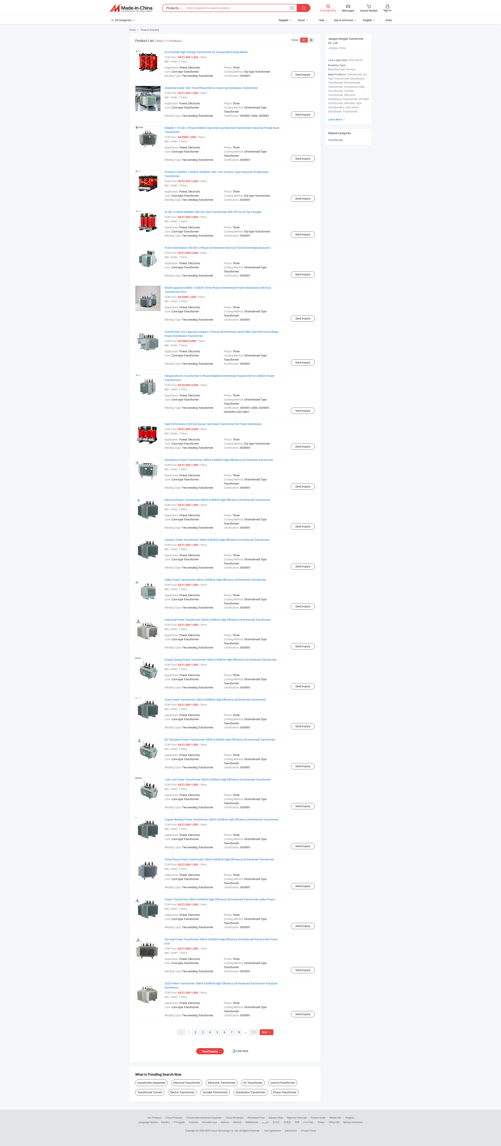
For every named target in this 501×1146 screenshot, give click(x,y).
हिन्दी (297, 1122)
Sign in (387, 10)
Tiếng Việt (333, 1122)
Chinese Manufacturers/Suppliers (204, 1117)
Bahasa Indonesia (352, 1122)
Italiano (225, 1122)
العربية (265, 1122)
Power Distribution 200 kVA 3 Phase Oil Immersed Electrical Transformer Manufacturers (217, 248)
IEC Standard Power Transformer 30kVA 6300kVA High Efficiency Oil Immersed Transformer (220, 739)
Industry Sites (276, 1117)
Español (165, 1122)
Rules (389, 20)
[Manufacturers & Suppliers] (131, 8)
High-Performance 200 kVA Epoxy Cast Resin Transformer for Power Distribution (213, 424)
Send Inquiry (302, 74)
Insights (349, 1117)
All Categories (123, 20)
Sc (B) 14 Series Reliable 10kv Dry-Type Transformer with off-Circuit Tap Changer (213, 212)
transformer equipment (151, 1082)
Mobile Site (335, 1117)
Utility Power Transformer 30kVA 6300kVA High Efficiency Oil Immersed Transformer (215, 580)
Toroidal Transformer (215, 1092)
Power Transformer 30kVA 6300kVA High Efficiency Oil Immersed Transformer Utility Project (220, 899)
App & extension (343, 20)
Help (321, 20)
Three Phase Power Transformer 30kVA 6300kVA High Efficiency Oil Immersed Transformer (219, 859)
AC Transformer (252, 1082)
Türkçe (320, 1122)
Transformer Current (149, 1092)
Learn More (337, 119)
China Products (174, 1117)
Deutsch (237, 1122)
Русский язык (209, 1122)
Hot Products (155, 1117)
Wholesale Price (256, 1117)
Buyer (301, 20)
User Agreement (272, 1130)
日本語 (287, 1122)
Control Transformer (282, 1082)
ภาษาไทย (308, 1122)
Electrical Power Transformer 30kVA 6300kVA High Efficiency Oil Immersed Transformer (217, 500)
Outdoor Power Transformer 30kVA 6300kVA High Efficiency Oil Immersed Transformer (217, 540)
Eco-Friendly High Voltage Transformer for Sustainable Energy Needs (206, 52)
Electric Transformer (182, 1092)
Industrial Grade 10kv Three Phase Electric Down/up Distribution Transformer (211, 88)
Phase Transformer (284, 1092)
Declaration (291, 1130)
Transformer (335, 140)
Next (266, 1032)
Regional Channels (297, 1117)
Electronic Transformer (221, 1082)
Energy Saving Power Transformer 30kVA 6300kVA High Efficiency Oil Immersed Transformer (220, 659)
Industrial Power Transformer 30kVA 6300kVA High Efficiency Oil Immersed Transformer (218, 619)
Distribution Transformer (250, 1092)
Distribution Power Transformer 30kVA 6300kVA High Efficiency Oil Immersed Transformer (219, 460)
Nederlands (252, 1122)
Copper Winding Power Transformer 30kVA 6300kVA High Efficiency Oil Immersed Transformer (221, 819)
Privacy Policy (308, 1130)
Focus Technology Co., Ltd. (225, 1130)
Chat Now (242, 1051)
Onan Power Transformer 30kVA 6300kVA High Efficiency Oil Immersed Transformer (215, 699)
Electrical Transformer (186, 1082)
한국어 (276, 1122)
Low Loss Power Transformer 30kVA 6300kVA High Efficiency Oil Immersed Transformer (218, 779)
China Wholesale (234, 1117)
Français (193, 1122)
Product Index (318, 1117)
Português (179, 1122)
